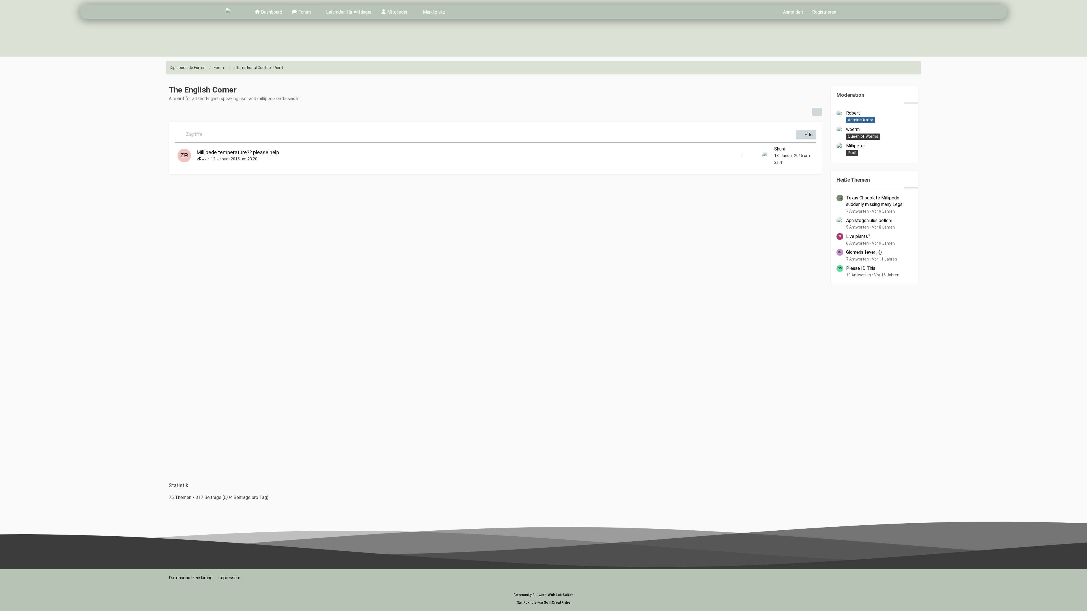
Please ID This (860, 268)
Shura (779, 149)
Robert (853, 113)
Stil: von (543, 602)
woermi (853, 129)
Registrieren (824, 12)
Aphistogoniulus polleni (869, 220)
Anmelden (793, 12)
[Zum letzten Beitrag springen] (766, 155)
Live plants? (858, 236)
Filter (809, 134)
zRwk (202, 159)
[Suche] (851, 12)
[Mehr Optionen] (817, 112)
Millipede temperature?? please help (238, 152)
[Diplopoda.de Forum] (235, 12)
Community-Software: (543, 595)
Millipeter (855, 146)
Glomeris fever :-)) (864, 252)
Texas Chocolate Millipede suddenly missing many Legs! (875, 201)
